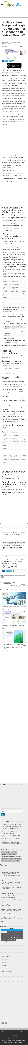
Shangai (20, 1038)
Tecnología (17, 860)
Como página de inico (5, 959)
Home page (7, 1038)
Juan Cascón (18, 1031)
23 (11, 937)
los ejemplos (7, 345)
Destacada (14, 852)
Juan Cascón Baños (8, 41)
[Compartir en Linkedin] (10, 61)
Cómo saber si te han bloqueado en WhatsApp (12, 826)
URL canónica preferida (15, 363)
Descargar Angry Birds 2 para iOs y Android (17, 585)
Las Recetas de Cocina (6, 956)
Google (7, 575)
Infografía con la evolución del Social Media (10, 582)
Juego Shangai (4, 965)
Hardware (4, 854)
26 (21, 937)
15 (8, 935)
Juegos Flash (4, 962)
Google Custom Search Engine (10, 260)
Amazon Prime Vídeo (5, 1023)
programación (20, 575)
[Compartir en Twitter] (6, 61)
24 (14, 937)
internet (13, 575)
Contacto (21, 1042)
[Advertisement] (14, 141)
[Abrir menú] (1, 4)
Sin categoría (18, 858)
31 (14, 939)
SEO (2, 577)
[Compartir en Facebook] (3, 61)
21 (5, 937)
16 (11, 935)
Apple (8, 852)
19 (21, 935)
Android (5, 43)
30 (11, 939)
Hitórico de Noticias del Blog (7, 971)
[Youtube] (16, 1036)
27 (2, 939)
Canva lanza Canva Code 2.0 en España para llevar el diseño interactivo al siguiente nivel (13, 626)
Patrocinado (4, 858)
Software (11, 860)
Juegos (14, 854)
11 (17, 934)
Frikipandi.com (10, 1031)
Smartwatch (4, 860)
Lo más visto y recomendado (8, 856)
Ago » (5, 941)
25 (18, 937)
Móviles (18, 856)
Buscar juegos (4, 955)
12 (21, 934)
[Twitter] (14, 1036)
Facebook (10, 1042)
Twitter (5, 1042)
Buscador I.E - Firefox (5, 958)
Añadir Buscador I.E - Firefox (18, 1040)
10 (14, 934)
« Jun (2, 941)
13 (2, 935)
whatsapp (13, 61)
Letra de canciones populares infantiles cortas (12, 824)
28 (5, 939)
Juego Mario (3, 964)
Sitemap (16, 1042)
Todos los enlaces (5, 968)
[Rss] (10, 1036)
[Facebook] (12, 1036)
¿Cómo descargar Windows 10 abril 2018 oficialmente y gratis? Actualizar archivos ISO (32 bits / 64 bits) (11, 843)
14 (5, 935)
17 (14, 935)
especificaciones (22, 345)
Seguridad (11, 858)
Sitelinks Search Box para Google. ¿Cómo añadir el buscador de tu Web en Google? (12, 561)
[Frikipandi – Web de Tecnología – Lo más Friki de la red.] (14, 3)
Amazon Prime (4, 1022)
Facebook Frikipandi (5, 961)
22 (8, 937)
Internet (9, 43)
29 (8, 939)
